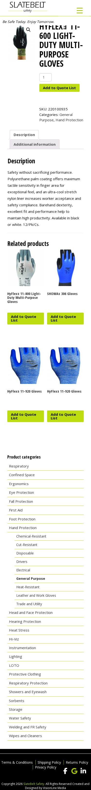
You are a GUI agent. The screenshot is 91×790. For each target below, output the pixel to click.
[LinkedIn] (83, 771)
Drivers (21, 561)
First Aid (16, 510)
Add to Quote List (59, 87)
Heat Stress (19, 630)
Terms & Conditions (17, 762)
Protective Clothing (25, 674)
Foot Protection (22, 519)
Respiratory (19, 466)
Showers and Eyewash (28, 691)
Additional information (35, 144)
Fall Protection (21, 501)
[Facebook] (65, 771)
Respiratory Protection (28, 683)
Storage (15, 709)
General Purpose (30, 578)
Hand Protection (69, 119)
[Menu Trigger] (79, 10)
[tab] (24, 135)
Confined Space (22, 474)
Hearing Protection (25, 621)
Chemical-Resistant (31, 536)
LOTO (14, 665)
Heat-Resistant (28, 587)
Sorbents (16, 700)
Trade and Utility (29, 604)
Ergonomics (19, 483)
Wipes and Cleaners (25, 735)
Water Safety (20, 718)
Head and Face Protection (31, 612)
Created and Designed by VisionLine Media (57, 786)
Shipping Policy (49, 762)
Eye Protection (21, 492)
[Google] (74, 771)
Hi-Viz (14, 639)
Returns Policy (77, 762)
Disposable (25, 553)
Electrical (23, 570)
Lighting (15, 656)
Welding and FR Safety (27, 727)
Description (24, 134)
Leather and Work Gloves (36, 595)
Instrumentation (22, 647)
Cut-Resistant (26, 544)
